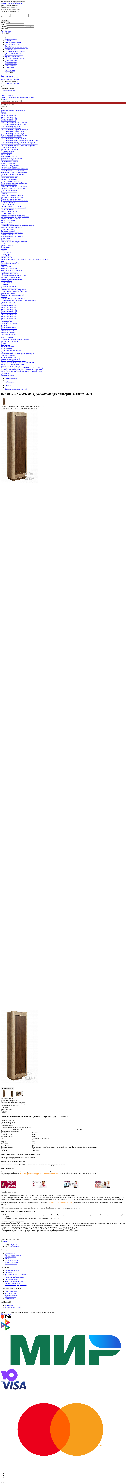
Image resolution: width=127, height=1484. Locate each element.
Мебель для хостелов (8, 355)
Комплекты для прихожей (9, 288)
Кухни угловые (6, 240)
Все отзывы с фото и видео (10, 79)
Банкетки (4, 265)
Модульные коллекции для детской (13, 215)
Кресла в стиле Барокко (9, 177)
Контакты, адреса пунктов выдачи (16, 48)
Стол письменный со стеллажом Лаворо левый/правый (19, 140)
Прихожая (4, 284)
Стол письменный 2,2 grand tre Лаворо (14, 135)
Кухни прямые (6, 238)
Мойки (3, 250)
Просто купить (10, 1253)
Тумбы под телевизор (8, 202)
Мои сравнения (10, 1309)
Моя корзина (9, 1305)
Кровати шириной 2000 (9, 316)
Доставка (8, 1258)
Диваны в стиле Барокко (9, 179)
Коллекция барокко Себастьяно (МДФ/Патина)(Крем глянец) (21, 371)
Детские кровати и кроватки (10, 218)
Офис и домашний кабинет (10, 274)
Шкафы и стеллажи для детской (11, 227)
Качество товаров (11, 64)
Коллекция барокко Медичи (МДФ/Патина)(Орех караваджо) (21, 370)
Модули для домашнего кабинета (12, 279)
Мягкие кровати (6, 322)
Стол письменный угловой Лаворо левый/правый (18, 145)
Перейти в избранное (8, 90)
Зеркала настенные (7, 330)
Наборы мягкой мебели (9, 272)
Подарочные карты (7, 375)
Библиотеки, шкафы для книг (11, 199)
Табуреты (4, 249)
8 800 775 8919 (6, 32)
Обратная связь (6, 1314)
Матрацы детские (7, 224)
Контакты (8, 40)
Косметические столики (9, 329)
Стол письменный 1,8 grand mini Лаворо (14, 129)
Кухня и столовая (7, 234)
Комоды (3, 112)
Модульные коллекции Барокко (11, 158)
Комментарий (5, 17)
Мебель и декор (10, 382)
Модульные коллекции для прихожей (13, 290)
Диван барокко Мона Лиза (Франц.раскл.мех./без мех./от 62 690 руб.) (24, 259)
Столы (3, 243)
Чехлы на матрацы (7, 338)
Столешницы (5, 254)
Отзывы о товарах (11, 1264)
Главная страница (11, 378)
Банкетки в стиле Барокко (9, 176)
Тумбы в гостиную (7, 210)
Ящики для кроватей (8, 231)
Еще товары (5, 373)
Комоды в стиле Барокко (9, 192)
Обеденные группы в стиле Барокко (13, 170)
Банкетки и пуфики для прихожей (12, 295)
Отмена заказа (9, 67)
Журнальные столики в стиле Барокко (14, 172)
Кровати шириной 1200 (9, 117)
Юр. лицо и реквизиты (12, 56)
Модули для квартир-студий (10, 359)
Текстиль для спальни (8, 334)
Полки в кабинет (6, 281)
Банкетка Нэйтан (6, 266)
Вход (2, 76)
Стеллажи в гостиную (8, 204)
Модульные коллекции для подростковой (15, 217)
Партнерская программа (13, 53)
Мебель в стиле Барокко (9, 156)
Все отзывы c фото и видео (10, 83)
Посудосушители (6, 252)
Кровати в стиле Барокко (9, 160)
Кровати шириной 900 (8, 307)
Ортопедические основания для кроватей (15, 339)
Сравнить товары (7, 95)
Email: (3, 24)
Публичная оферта (11, 49)
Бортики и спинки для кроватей (12, 233)
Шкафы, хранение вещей (9, 149)
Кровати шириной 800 (8, 121)
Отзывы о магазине (11, 1262)
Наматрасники (6, 336)
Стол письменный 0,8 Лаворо (11, 126)
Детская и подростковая (9, 211)
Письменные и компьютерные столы (13, 124)
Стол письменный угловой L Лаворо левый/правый (18, 142)
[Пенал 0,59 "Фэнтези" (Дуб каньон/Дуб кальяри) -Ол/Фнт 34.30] (19, 1082)
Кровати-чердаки (7, 222)
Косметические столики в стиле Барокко (14, 186)
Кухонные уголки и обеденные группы (14, 122)
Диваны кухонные (7, 245)
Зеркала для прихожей (8, 293)
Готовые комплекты (7, 213)
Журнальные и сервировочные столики (14, 201)
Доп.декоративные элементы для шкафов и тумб (17, 354)
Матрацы (4, 325)
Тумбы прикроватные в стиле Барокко (14, 183)
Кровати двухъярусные (8, 115)
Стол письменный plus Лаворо (11, 137)
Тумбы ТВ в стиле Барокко (10, 181)
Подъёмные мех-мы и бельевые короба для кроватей (18, 300)
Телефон (4, 7)
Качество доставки (11, 62)
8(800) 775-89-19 (16, 1245)
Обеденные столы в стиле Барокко (12, 174)
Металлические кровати (9, 323)
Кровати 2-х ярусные (8, 220)
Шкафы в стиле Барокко (9, 185)
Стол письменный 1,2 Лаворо (11, 128)
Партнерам (8, 46)
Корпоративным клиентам (14, 55)
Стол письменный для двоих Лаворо (13, 138)
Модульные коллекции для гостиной (13, 208)
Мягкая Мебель (6, 256)
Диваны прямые (6, 258)
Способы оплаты (10, 1257)
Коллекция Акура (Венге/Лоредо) (12, 364)
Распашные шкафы (7, 151)
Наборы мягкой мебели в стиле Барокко (14, 169)
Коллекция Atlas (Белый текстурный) (13, 361)
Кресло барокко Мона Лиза (10, 263)
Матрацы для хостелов (8, 357)
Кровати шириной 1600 (9, 119)
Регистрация (9, 76)
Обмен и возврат (10, 65)
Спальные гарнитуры (8, 302)
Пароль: (4, 26)
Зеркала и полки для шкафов (10, 352)
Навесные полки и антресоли (11, 206)
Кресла (3, 261)
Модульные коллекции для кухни (12, 236)
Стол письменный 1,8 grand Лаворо (13, 131)
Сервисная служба (11, 60)
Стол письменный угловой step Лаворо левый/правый (19, 144)
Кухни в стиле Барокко (8, 163)
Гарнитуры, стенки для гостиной (12, 195)
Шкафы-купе (5, 154)
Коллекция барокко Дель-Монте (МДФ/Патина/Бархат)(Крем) (22, 368)
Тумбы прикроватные (8, 147)
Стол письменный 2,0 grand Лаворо (13, 133)
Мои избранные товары (13, 1307)
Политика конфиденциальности (15, 58)
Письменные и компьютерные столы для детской (17, 226)
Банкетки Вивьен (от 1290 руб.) (11, 270)
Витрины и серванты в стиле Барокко (13, 188)
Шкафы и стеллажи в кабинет (11, 277)
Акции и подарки (11, 39)
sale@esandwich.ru (16, 1246)
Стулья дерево (5, 247)
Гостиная (4, 194)
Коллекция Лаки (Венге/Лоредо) (12, 366)
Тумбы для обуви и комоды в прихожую (14, 291)
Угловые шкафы (6, 153)
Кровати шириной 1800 (9, 314)
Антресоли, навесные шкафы (11, 350)
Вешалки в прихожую (8, 286)
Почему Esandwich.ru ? (12, 44)
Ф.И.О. (3, 9)
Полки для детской (7, 229)
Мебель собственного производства (13, 110)
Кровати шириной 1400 (9, 311)
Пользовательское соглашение (15, 51)
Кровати (4, 113)
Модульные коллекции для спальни (13, 298)
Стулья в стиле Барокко (9, 190)
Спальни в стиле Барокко (9, 161)
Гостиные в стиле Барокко (10, 165)
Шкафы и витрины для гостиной (12, 197)
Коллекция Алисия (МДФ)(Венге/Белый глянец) (17, 362)
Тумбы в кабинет (6, 282)
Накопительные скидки (13, 42)
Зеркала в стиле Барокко (9, 167)
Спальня (4, 297)
